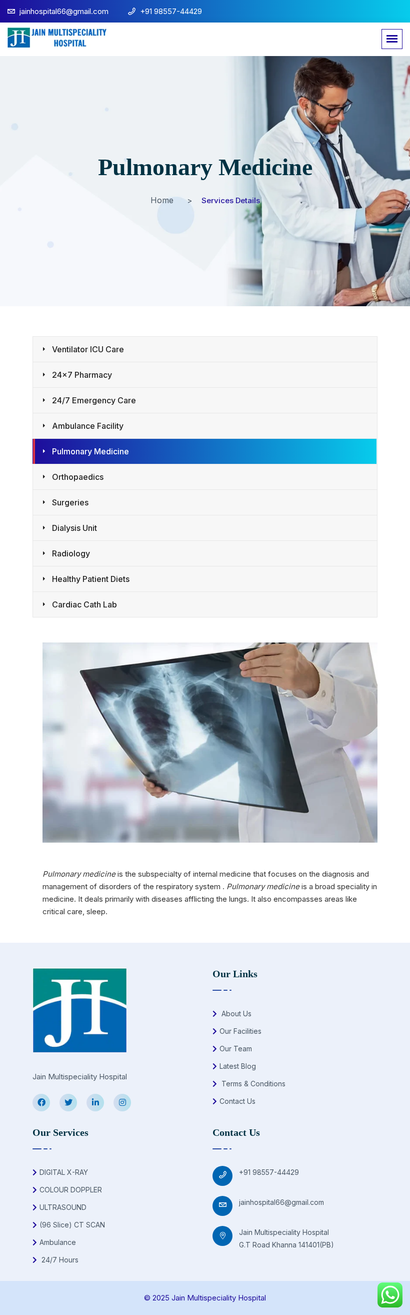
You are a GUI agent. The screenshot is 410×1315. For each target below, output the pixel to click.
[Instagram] (122, 1102)
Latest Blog (238, 1066)
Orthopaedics (78, 477)
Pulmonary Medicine (90, 451)
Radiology (71, 553)
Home (162, 200)
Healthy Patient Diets (91, 579)
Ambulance (58, 1242)
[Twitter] (68, 1102)
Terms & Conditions (253, 1083)
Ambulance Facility (88, 426)
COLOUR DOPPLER (71, 1189)
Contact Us (238, 1101)
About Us (236, 1013)
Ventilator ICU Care (88, 349)
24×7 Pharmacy (82, 375)
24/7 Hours (59, 1259)
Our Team (236, 1048)
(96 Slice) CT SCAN (72, 1224)
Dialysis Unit (74, 528)
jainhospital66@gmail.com (281, 1202)
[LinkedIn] (95, 1102)
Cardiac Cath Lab (84, 604)
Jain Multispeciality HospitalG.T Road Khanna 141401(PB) (286, 1238)
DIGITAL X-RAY (64, 1172)
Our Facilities (241, 1031)
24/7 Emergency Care (94, 400)
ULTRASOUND (63, 1207)
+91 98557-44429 (269, 1172)
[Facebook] (41, 1102)
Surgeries (70, 502)
